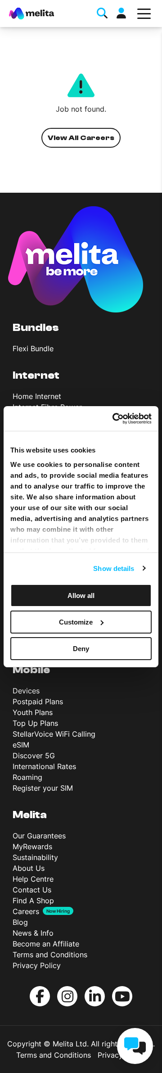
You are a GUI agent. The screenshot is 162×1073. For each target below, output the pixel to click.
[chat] (135, 1046)
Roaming (27, 777)
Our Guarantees (39, 835)
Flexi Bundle (33, 348)
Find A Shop (33, 900)
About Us (29, 868)
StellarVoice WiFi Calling (54, 733)
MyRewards (32, 846)
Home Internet (37, 396)
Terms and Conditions (50, 954)
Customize (76, 622)
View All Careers (81, 138)
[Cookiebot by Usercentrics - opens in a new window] (114, 418)
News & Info (33, 932)
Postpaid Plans (38, 701)
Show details (113, 568)
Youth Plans (33, 712)
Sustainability (35, 857)
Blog (20, 922)
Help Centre (33, 878)
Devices (26, 690)
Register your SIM (43, 787)
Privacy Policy (37, 965)
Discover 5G (34, 755)
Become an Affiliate (46, 943)
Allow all (81, 595)
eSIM (21, 744)
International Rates (44, 766)
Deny (81, 648)
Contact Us (32, 889)
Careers (26, 911)
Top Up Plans (35, 723)
